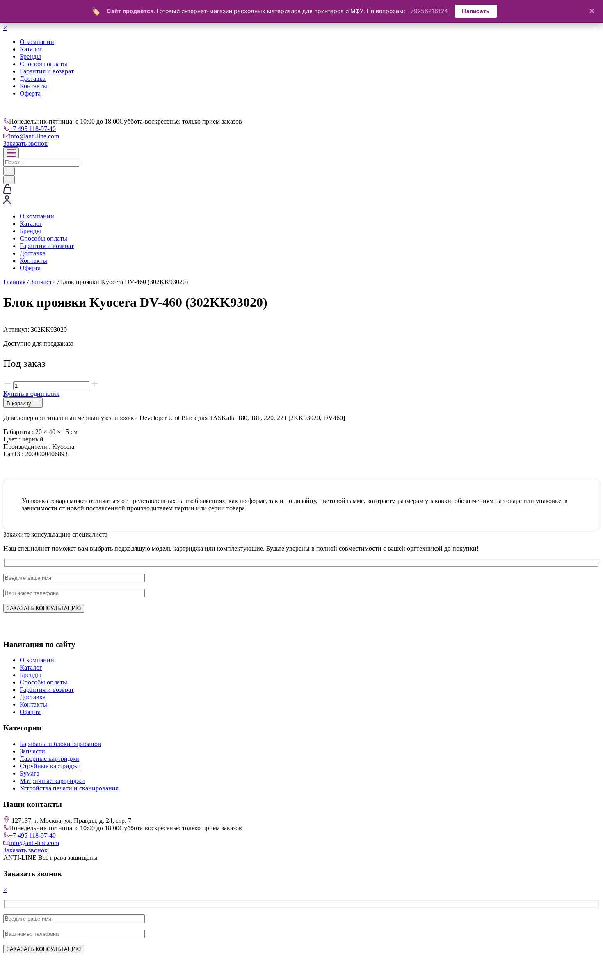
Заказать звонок (25, 143)
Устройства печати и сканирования (69, 788)
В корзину (20, 403)
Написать (475, 11)
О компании (37, 41)
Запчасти (43, 281)
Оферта (30, 93)
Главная (14, 281)
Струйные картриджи (50, 765)
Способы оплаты (43, 63)
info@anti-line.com (34, 136)
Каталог (31, 49)
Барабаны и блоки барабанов (60, 743)
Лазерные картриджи (49, 758)
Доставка (33, 78)
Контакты (33, 86)
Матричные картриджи (52, 780)
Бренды (30, 56)
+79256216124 (427, 10)
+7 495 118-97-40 (32, 128)
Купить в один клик (31, 393)
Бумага (29, 773)
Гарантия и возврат (47, 71)
